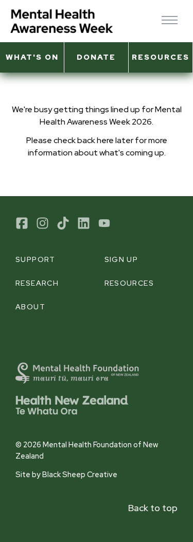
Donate (96, 57)
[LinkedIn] (83, 223)
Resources (160, 57)
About (30, 306)
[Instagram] (42, 223)
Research (37, 283)
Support (35, 259)
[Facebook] (21, 223)
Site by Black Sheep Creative (66, 474)
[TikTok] (63, 223)
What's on (32, 57)
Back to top (153, 508)
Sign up (121, 259)
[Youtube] (104, 223)
